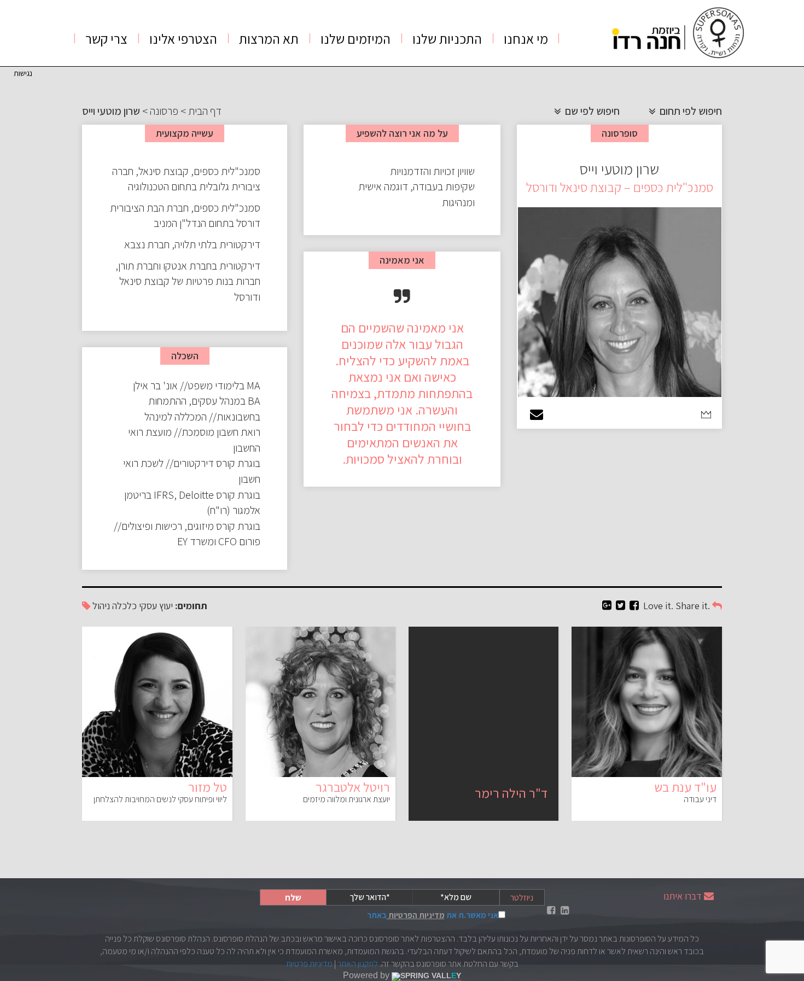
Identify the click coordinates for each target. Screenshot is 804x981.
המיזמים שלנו (356, 39)
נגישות (23, 73)
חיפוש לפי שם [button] (591, 111)
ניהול (101, 605)
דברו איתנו (682, 896)
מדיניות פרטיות (309, 964)
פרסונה (164, 111)
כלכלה (124, 605)
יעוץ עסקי (156, 605)
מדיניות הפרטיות (416, 915)
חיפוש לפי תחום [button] (689, 111)
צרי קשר (106, 39)
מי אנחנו (526, 39)
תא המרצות (269, 39)
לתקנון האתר (357, 964)
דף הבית (205, 111)
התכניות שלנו (447, 39)
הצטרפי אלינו (183, 39)
